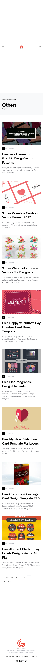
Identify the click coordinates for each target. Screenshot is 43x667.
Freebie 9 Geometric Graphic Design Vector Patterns (18, 158)
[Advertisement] (21, 21)
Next (9, 582)
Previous (9, 577)
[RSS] (26, 661)
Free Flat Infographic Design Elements (17, 384)
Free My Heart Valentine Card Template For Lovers (20, 441)
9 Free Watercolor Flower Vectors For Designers (20, 270)
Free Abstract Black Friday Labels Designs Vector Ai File (21, 553)
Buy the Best (10, 656)
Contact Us (33, 656)
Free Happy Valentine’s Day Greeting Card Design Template (21, 327)
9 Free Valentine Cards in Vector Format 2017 (19, 215)
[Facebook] (17, 661)
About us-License (22, 656)
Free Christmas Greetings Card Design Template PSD (21, 496)
